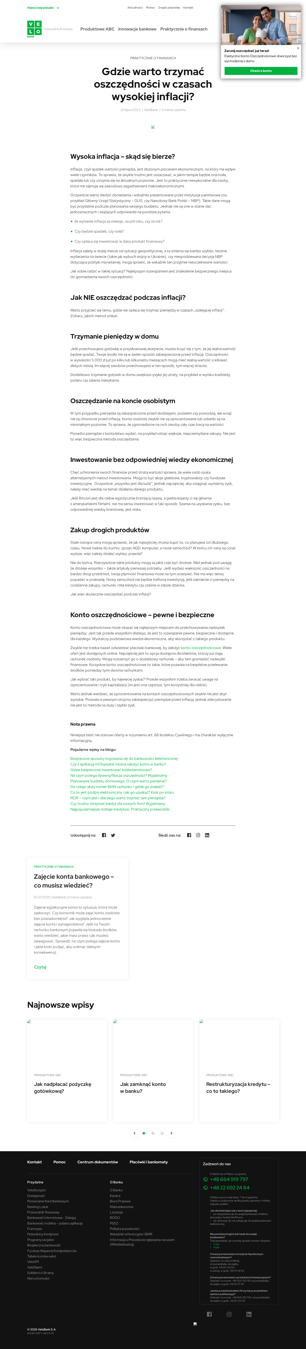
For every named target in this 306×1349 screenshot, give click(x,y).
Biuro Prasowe (120, 1201)
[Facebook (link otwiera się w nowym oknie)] (209, 1314)
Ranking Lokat (37, 1207)
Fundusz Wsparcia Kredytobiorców (52, 1251)
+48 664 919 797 (229, 1179)
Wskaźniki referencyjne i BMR (131, 1234)
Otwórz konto (261, 71)
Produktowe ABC (97, 29)
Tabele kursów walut (41, 1256)
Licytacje (116, 1212)
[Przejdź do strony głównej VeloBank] (34, 29)
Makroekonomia (121, 1207)
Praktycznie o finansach (184, 29)
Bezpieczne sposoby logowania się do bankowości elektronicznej (124, 758)
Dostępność (36, 1196)
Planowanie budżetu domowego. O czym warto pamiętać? (118, 781)
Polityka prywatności (124, 1229)
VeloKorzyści (36, 1190)
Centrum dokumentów (97, 1162)
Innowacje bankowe (137, 29)
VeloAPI (33, 1261)
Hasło (216, 1247)
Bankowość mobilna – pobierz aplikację (55, 1223)
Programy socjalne (40, 1240)
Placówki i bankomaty (149, 1162)
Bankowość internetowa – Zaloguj (51, 1217)
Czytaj (40, 967)
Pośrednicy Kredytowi (42, 1234)
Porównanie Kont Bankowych (48, 1201)
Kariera (115, 1196)
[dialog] (261, 41)
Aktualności (135, 7)
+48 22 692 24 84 (229, 1187)
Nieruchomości (38, 1278)
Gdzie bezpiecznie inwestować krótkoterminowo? (111, 769)
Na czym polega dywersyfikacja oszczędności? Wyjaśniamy (118, 775)
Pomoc (150, 7)
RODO (115, 1217)
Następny (171, 1133)
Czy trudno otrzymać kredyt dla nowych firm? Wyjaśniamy (117, 803)
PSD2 (114, 1223)
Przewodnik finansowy (58, 29)
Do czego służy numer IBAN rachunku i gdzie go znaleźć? (117, 786)
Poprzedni (134, 1133)
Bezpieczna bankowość (44, 1245)
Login (216, 1244)
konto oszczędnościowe (201, 647)
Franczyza (34, 1229)
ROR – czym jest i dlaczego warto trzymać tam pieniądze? (117, 798)
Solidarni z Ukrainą (40, 1273)
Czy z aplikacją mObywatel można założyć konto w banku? (118, 764)
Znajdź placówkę (169, 7)
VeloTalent (34, 1267)
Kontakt (188, 7)
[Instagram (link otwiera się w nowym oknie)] (229, 1314)
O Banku (116, 1190)
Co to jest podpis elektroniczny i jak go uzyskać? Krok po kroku (122, 792)
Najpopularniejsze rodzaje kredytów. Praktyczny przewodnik (119, 809)
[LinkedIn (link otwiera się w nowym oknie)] (248, 1314)
